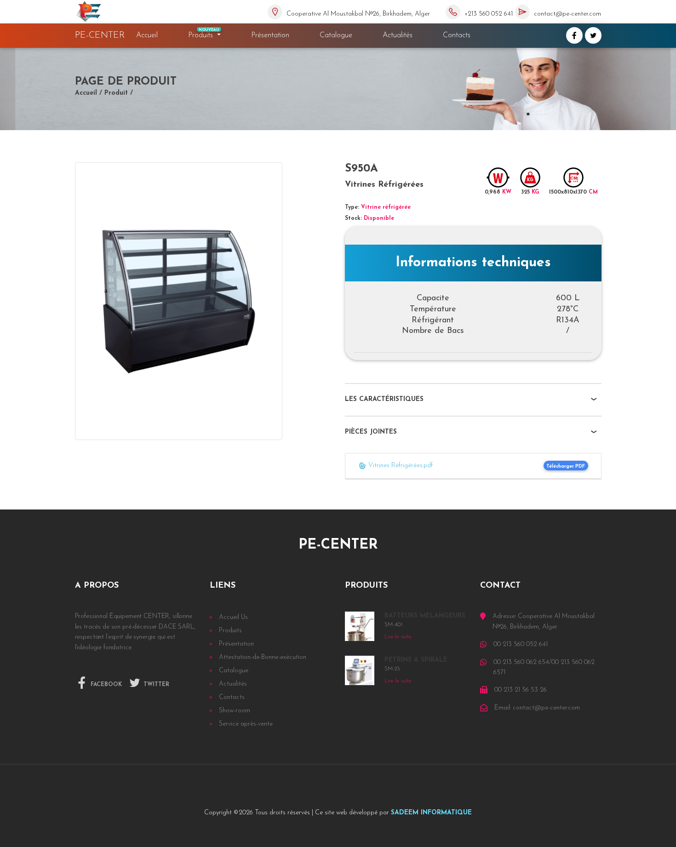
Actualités (397, 35)
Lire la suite (397, 637)
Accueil (148, 35)
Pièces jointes (371, 432)
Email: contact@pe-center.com (537, 707)
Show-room (234, 710)
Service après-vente (246, 724)
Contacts (456, 35)
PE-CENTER (100, 35)
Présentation (270, 35)
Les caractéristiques (384, 399)
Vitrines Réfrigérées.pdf (400, 465)
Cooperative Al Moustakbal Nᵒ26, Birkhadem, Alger (358, 14)
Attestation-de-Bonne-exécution (262, 657)
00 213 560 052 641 (520, 644)
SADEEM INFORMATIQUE (431, 812)
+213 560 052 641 (488, 14)
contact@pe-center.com (567, 14)
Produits (204, 33)
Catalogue (336, 35)
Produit (116, 93)
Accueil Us (233, 617)
